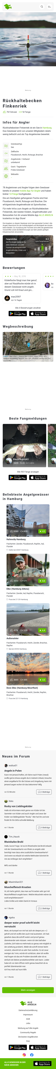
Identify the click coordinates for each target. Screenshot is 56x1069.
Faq (28, 1041)
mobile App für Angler (30, 191)
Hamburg (47, 127)
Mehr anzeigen (28, 990)
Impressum (28, 1015)
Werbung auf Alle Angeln (28, 1028)
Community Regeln (28, 1032)
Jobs (28, 1023)
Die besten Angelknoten (28, 1037)
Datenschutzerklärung (28, 1010)
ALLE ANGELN (46, 215)
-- (11, 177)
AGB (28, 1019)
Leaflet (5, 356)
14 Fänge (13, 194)
